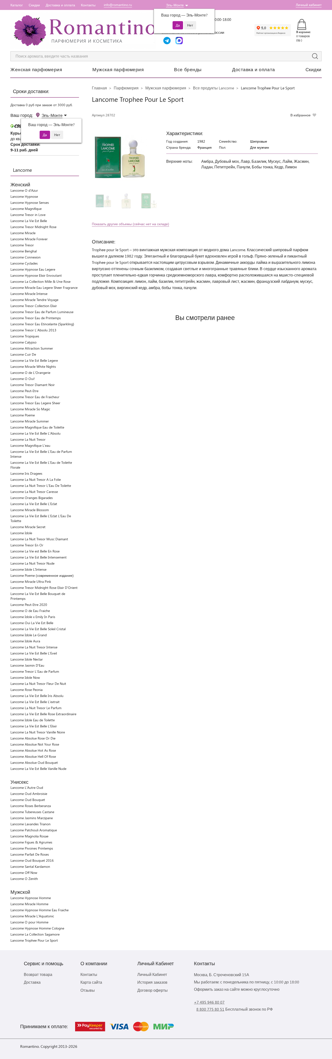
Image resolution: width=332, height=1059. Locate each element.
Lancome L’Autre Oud (26, 787)
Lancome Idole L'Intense (28, 569)
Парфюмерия (126, 87)
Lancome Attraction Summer (31, 348)
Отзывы (87, 990)
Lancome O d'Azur (24, 190)
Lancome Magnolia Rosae (29, 836)
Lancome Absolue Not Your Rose (34, 744)
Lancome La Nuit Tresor (27, 439)
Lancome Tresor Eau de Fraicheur (34, 397)
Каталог (16, 5)
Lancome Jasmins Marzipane (31, 818)
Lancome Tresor (22, 245)
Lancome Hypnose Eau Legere (32, 269)
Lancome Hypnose (24, 196)
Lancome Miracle (22, 233)
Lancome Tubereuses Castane (32, 811)
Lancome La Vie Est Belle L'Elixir (33, 726)
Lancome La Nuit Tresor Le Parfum (35, 708)
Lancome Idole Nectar (26, 659)
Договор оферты (152, 990)
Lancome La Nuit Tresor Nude (32, 563)
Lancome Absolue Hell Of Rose (33, 756)
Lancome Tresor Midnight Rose (33, 226)
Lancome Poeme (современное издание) (42, 575)
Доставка (32, 982)
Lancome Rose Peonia (26, 689)
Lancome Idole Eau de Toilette (32, 720)
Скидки (34, 5)
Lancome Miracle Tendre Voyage (34, 299)
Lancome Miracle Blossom (29, 510)
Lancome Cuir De (23, 354)
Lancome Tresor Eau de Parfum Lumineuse (41, 312)
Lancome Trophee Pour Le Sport (34, 940)
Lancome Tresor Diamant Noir (32, 384)
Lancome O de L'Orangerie (30, 372)
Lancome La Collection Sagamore (35, 934)
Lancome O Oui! (22, 378)
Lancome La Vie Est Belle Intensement (38, 557)
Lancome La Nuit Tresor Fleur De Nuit (38, 683)
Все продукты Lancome (213, 87)
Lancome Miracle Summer (29, 421)
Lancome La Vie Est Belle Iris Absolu (36, 695)
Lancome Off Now (23, 872)
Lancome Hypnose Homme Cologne (37, 928)
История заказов (152, 982)
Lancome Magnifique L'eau (30, 445)
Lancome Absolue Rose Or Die (32, 738)
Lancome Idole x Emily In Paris (32, 616)
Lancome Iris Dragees (26, 473)
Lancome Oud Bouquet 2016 (32, 860)
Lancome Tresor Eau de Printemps (35, 318)
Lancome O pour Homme (29, 922)
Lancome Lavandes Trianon (30, 824)
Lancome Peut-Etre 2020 (28, 604)
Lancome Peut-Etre (24, 390)
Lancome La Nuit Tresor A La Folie (35, 479)
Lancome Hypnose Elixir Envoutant (36, 275)
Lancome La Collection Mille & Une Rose (40, 281)
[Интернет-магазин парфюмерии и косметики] (83, 30)
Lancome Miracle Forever (29, 239)
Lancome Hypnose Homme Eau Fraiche (39, 910)
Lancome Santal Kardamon (30, 866)
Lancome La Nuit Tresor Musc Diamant (39, 539)
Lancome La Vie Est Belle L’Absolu (35, 433)
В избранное (300, 115)
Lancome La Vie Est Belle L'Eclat (33, 503)
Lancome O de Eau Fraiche (30, 610)
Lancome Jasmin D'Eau (27, 665)
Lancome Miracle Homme (29, 904)
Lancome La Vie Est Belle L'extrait (35, 701)
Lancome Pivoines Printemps (31, 848)
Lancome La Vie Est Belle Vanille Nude (38, 768)
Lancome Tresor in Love (27, 214)
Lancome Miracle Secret (27, 527)
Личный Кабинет (152, 974)
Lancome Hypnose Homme (30, 897)
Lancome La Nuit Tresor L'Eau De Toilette (40, 485)
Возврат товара (38, 974)
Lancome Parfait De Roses (29, 854)
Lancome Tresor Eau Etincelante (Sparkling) (42, 324)
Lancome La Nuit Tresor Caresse (34, 491)
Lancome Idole (21, 533)
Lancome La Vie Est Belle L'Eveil (33, 653)
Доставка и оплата (60, 5)
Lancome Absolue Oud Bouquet (34, 762)
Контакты (88, 5)
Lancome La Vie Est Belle (28, 220)
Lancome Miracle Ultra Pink (30, 581)
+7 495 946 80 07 (209, 1002)
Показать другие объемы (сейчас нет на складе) (130, 224)
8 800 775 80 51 (210, 1009)
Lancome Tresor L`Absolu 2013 (33, 330)
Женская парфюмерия (36, 69)
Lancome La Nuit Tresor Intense (33, 647)
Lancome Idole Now (25, 677)
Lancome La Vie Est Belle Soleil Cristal (38, 629)
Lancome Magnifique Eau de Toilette (37, 427)
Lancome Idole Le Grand (28, 635)
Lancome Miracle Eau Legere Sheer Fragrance (44, 287)
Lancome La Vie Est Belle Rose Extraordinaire (43, 714)
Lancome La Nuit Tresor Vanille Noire (37, 732)
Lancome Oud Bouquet (27, 799)
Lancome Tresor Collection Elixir (33, 305)
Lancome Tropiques (24, 336)
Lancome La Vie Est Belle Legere (34, 360)
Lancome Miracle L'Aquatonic (32, 916)
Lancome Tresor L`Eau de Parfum (34, 671)
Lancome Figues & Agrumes (31, 842)
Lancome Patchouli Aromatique (33, 830)
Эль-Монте (175, 5)
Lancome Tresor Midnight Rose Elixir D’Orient (44, 587)
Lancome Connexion (25, 257)
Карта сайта (91, 982)
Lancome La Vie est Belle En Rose (35, 551)
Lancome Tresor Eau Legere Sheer (35, 403)
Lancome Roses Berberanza (30, 805)
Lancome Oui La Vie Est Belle (31, 622)
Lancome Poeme (22, 415)
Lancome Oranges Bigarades (31, 497)
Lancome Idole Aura (25, 641)
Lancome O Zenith (24, 878)
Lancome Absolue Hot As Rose (33, 750)
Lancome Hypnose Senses (29, 202)
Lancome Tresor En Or (26, 545)
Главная (99, 87)
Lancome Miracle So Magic (30, 409)
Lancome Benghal (23, 251)
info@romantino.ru (118, 4)
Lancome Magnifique (26, 208)
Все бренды (188, 69)
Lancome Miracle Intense (28, 293)
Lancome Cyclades (24, 263)
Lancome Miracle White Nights (33, 366)
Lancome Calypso (23, 342)
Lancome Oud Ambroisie (28, 793)
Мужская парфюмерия (118, 69)
